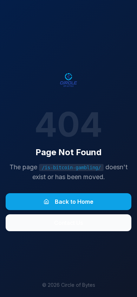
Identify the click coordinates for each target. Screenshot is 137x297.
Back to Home (74, 201)
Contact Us (68, 222)
